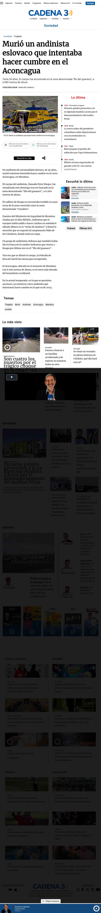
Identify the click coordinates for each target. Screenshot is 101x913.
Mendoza (50, 304)
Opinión (27, 3)
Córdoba (55, 19)
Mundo (71, 126)
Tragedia (9, 304)
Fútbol (71, 146)
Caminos (18, 3)
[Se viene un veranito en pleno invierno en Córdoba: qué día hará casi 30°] (85, 336)
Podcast (71, 228)
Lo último (78, 97)
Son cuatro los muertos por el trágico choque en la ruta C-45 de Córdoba (20, 366)
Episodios (75, 198)
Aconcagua (38, 304)
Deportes (9, 3)
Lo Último (33, 19)
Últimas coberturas (51, 3)
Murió (17, 304)
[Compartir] (43, 158)
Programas (37, 3)
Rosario (66, 19)
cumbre (8, 309)
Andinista (27, 304)
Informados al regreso (76, 105)
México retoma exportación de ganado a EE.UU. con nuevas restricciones (79, 166)
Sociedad (8, 36)
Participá (90, 3)
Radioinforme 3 (9, 356)
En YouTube (77, 3)
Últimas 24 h (65, 3)
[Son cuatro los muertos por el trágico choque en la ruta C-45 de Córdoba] (21, 339)
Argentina (43, 19)
